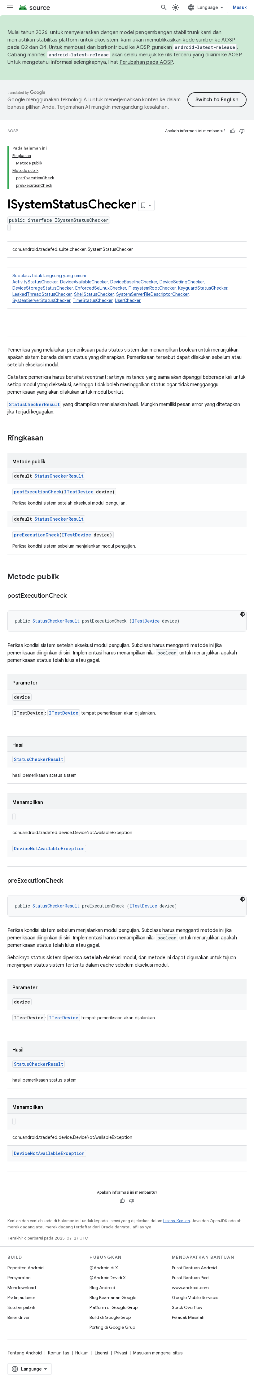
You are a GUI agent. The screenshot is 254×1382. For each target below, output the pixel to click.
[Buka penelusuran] (164, 7)
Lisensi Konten (176, 1220)
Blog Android (102, 1287)
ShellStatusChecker (94, 294)
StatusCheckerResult (34, 404)
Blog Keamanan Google (113, 1297)
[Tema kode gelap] (242, 614)
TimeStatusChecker (92, 300)
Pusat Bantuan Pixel (190, 1277)
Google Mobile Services (195, 1297)
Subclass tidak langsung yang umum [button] (120, 288)
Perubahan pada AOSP (146, 62)
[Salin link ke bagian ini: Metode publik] (65, 577)
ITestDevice (79, 492)
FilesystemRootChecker (152, 288)
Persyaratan (19, 1277)
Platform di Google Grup (114, 1307)
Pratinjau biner (21, 1297)
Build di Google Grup (110, 1317)
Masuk (240, 7)
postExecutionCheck (38, 492)
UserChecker (128, 300)
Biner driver (18, 1317)
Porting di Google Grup (112, 1327)
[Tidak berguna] (242, 131)
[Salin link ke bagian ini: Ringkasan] (49, 438)
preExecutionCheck (36, 535)
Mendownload (21, 1287)
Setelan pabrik (21, 1307)
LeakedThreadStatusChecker (42, 294)
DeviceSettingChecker (182, 282)
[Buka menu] (10, 7)
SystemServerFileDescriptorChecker (152, 294)
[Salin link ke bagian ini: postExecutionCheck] (73, 596)
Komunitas (58, 1352)
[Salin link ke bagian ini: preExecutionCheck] (69, 881)
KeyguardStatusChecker (202, 288)
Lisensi (101, 1352)
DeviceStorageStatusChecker (42, 288)
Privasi (120, 1352)
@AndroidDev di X (108, 1277)
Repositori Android (25, 1267)
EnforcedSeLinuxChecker (100, 288)
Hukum (82, 1352)
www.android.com (190, 1287)
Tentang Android (24, 1352)
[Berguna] (232, 131)
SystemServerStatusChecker (41, 300)
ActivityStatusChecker (35, 282)
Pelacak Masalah (188, 1317)
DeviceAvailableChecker (84, 282)
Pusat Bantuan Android (194, 1267)
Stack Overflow (187, 1307)
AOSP (12, 130)
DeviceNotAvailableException (49, 848)
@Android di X (104, 1267)
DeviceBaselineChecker (133, 282)
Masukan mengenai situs (157, 1352)
